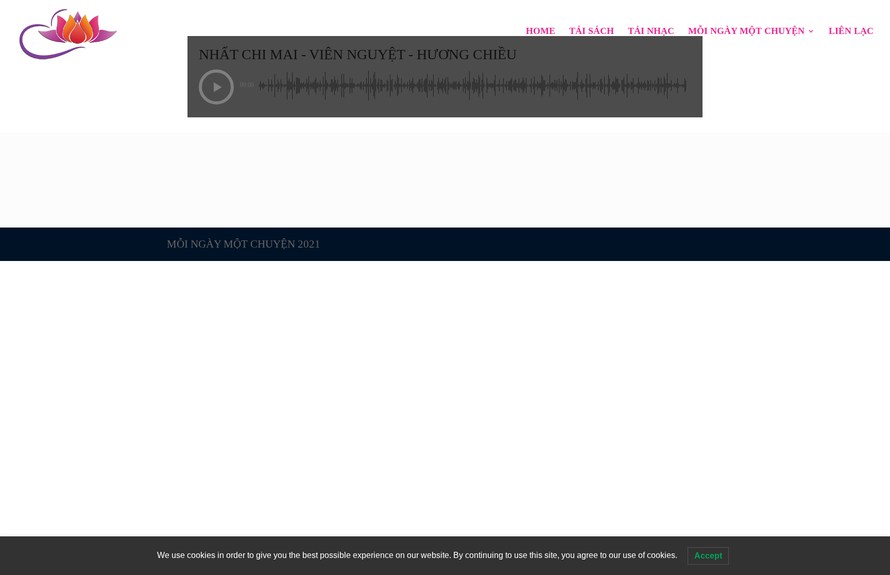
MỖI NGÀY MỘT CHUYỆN (746, 31)
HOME (540, 31)
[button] (216, 86)
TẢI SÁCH (591, 31)
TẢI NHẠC (651, 31)
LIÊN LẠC (851, 31)
